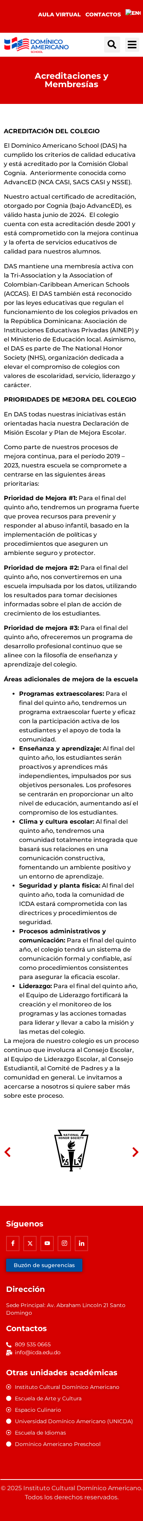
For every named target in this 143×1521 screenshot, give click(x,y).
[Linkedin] (81, 1243)
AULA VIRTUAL (59, 14)
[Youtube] (47, 1243)
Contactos (103, 14)
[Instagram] (64, 1243)
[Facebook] (12, 1243)
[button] (112, 45)
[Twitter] (30, 1243)
